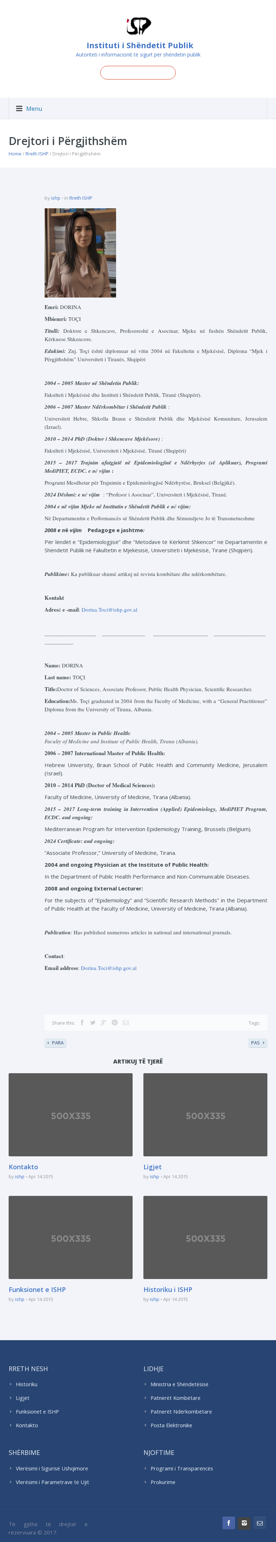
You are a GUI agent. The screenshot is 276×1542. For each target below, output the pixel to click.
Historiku (26, 1384)
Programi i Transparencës (182, 1468)
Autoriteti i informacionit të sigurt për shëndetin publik (138, 54)
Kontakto (23, 1166)
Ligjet (152, 1166)
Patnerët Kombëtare (176, 1397)
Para (58, 1042)
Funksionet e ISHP (37, 1289)
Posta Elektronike (171, 1425)
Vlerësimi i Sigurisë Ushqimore (52, 1468)
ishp (55, 198)
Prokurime (163, 1482)
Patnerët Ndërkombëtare (181, 1411)
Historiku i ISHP (167, 1289)
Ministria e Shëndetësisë (179, 1384)
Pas (255, 1042)
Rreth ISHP (37, 153)
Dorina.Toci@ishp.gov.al (109, 609)
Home (15, 153)
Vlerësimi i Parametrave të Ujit (52, 1482)
